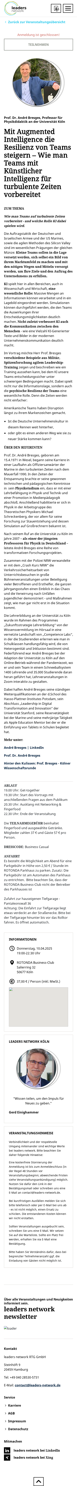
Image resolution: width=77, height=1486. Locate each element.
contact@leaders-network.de (41, 1192)
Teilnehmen (38, 44)
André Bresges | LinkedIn (24, 747)
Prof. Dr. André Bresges (22, 755)
